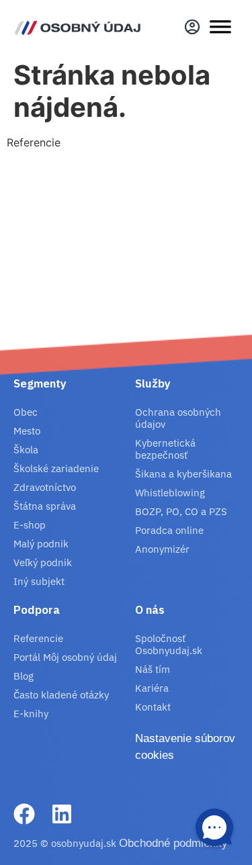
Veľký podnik (42, 562)
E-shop (29, 524)
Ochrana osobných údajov (178, 418)
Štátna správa (44, 506)
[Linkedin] (62, 814)
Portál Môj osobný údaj (65, 657)
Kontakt (153, 706)
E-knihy (30, 713)
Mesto (26, 430)
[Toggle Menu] (220, 26)
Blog (23, 676)
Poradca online (169, 530)
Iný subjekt (39, 581)
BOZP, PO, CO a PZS (181, 511)
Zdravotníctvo (44, 487)
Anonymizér (162, 549)
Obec (25, 412)
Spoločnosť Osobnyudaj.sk (168, 644)
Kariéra (152, 688)
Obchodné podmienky (173, 843)
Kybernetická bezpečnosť (165, 449)
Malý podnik (41, 543)
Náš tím (152, 669)
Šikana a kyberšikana (183, 473)
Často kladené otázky (61, 694)
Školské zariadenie (56, 468)
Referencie (38, 638)
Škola (25, 449)
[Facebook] (24, 814)
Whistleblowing (170, 492)
